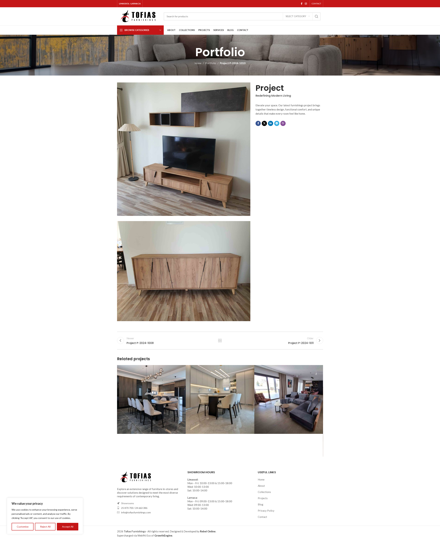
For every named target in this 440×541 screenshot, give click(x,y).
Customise (23, 526)
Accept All (67, 526)
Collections (264, 491)
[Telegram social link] (276, 123)
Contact (262, 516)
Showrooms (127, 503)
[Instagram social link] (306, 3)
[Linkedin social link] (270, 123)
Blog (260, 504)
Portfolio (210, 63)
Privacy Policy (266, 510)
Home (198, 63)
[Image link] (136, 476)
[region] (45, 516)
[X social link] (264, 123)
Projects (263, 498)
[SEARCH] (317, 16)
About (261, 485)
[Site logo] (138, 15)
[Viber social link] (283, 123)
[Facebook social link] (302, 3)
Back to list (220, 340)
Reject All (45, 526)
